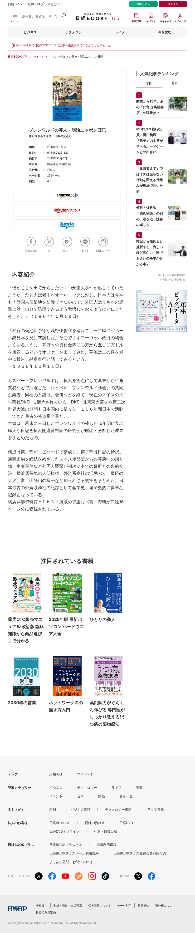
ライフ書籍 (155, 809)
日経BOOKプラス (19, 56)
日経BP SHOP (59, 823)
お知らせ (56, 774)
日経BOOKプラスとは (65, 845)
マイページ (85, 774)
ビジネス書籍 (80, 809)
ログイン (173, 4)
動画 (101, 796)
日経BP (13, 4)
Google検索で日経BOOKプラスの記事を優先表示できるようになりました (63, 45)
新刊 (52, 809)
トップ (13, 774)
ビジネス (30, 32)
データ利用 (124, 905)
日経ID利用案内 (46, 912)
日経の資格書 (95, 823)
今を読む (164, 32)
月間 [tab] (174, 83)
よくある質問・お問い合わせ (71, 862)
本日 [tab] (149, 83)
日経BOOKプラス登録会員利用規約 (139, 853)
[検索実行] (64, 15)
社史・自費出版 (105, 831)
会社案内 (41, 905)
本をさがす (41, 56)
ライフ (120, 32)
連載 (139, 788)
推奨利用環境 (107, 845)
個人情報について (99, 905)
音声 (80, 796)
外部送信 (143, 905)
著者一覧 (126, 796)
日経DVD (126, 823)
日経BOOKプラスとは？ (42, 4)
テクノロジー (75, 32)
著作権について (165, 905)
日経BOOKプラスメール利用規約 (74, 853)
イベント (56, 796)
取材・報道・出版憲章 (68, 905)
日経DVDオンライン (64, 831)
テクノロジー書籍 (118, 809)
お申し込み (143, 4)
